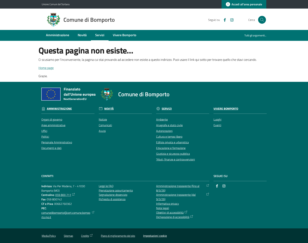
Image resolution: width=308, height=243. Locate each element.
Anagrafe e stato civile (169, 125)
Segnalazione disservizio (113, 195)
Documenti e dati (51, 148)
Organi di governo (51, 119)
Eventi (217, 125)
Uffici (44, 131)
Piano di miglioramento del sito (118, 236)
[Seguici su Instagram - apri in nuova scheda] (230, 19)
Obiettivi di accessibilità (170, 212)
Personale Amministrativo (56, 142)
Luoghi (217, 119)
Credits (85, 236)
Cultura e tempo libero (169, 136)
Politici (45, 136)
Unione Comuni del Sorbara (56, 4)
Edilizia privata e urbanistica (172, 142)
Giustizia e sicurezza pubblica (173, 154)
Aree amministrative (53, 125)
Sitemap (68, 236)
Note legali (162, 208)
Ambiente (162, 119)
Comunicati (105, 125)
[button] (262, 20)
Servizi (167, 109)
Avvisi (102, 131)
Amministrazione (59, 109)
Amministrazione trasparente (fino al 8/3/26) (177, 188)
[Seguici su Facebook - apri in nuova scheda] (223, 19)
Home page (46, 67)
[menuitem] (57, 35)
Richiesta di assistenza (112, 199)
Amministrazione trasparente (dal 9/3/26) (176, 197)
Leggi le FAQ (106, 186)
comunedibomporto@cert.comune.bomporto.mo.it (65, 215)
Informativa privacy (167, 203)
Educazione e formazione (171, 148)
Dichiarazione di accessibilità (172, 217)
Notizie (103, 119)
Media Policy (49, 236)
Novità (109, 109)
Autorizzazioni (164, 131)
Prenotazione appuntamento (116, 190)
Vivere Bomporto (226, 109)
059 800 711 (63, 195)
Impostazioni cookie (155, 236)
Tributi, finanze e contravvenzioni (175, 159)
